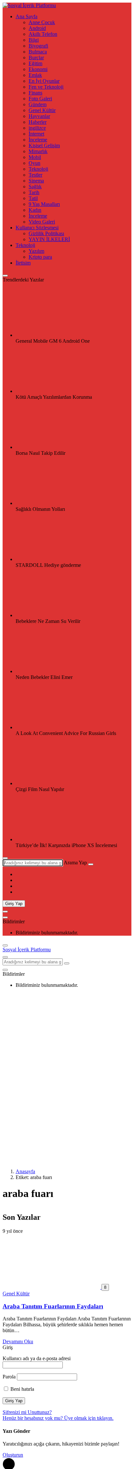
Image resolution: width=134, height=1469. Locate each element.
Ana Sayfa (26, 16)
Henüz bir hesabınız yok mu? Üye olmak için (58, 1418)
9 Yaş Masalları (44, 204)
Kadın (35, 210)
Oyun (34, 163)
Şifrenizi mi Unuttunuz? (27, 1412)
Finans (35, 92)
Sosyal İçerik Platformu (27, 949)
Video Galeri (42, 221)
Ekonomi (38, 69)
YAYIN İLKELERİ (49, 239)
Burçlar (36, 57)
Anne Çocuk (42, 22)
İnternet (36, 134)
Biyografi (38, 46)
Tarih (34, 192)
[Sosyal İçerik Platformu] (29, 5)
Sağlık (35, 186)
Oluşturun (13, 1455)
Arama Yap (75, 862)
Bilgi (34, 40)
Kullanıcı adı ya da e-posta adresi (37, 1358)
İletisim (23, 263)
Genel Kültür (42, 110)
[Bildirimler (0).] (5, 917)
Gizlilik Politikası (46, 233)
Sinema (36, 180)
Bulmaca (38, 51)
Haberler (38, 122)
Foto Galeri (40, 98)
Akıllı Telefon (43, 34)
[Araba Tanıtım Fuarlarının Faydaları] (52, 1287)
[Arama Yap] (5, 858)
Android (37, 28)
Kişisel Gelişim (44, 145)
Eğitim (35, 63)
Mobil (35, 157)
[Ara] (90, 864)
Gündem (38, 104)
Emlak (35, 75)
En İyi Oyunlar (44, 81)
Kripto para (40, 257)
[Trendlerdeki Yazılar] (5, 276)
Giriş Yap (13, 903)
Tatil (33, 198)
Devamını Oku (18, 1341)
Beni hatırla (21, 1389)
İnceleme (38, 139)
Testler (35, 175)
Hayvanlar (39, 116)
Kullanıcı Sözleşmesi (37, 227)
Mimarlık (38, 151)
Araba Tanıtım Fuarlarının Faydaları (53, 1306)
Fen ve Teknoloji (46, 87)
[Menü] (5, 912)
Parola (9, 1376)
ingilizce (37, 128)
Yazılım (36, 251)
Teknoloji (38, 169)
